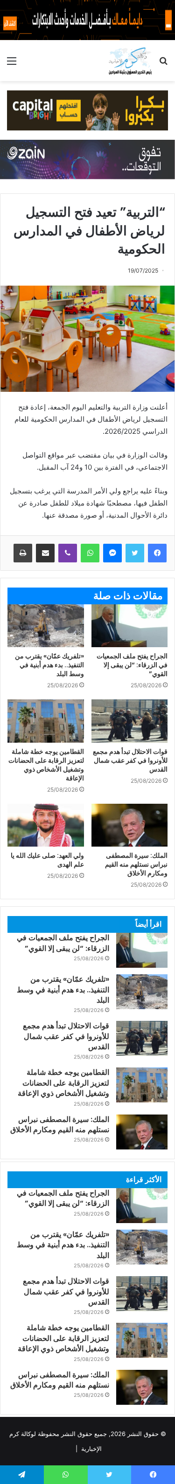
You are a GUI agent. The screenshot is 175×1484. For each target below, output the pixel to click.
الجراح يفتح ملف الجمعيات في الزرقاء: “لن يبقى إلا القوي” (132, 664)
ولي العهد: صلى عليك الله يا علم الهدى (47, 860)
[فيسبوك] (157, 553)
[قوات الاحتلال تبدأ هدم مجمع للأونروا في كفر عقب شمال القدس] (129, 720)
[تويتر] (135, 553)
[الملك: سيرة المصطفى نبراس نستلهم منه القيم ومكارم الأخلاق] (129, 825)
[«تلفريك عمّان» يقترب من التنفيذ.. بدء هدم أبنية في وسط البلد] (45, 625)
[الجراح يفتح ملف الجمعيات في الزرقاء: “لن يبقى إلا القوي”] (129, 625)
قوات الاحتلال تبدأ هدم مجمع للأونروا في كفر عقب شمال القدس (130, 760)
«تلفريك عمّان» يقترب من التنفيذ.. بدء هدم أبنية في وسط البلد (49, 664)
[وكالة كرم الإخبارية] (130, 61)
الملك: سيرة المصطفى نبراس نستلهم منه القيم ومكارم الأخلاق (136, 864)
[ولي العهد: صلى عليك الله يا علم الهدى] (45, 825)
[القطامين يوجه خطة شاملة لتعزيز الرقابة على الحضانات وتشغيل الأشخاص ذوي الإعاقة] (45, 720)
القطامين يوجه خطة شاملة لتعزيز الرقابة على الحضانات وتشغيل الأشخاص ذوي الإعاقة (46, 765)
